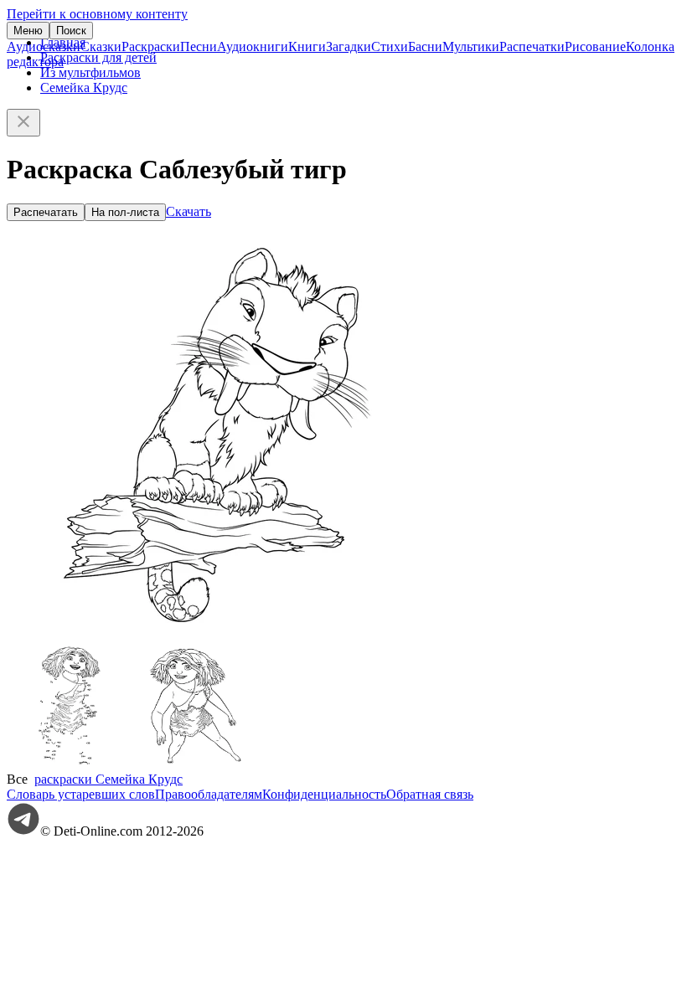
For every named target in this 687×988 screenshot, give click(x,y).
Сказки (100, 46)
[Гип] (195, 764)
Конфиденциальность (324, 794)
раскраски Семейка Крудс (108, 779)
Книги (307, 46)
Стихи (389, 46)
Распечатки (532, 46)
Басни (425, 46)
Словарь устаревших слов (81, 794)
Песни (198, 46)
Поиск (71, 30)
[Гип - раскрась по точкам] (69, 764)
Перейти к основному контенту (97, 14)
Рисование (595, 46)
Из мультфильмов (90, 72)
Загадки (348, 46)
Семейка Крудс (83, 87)
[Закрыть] (23, 122)
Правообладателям (208, 794)
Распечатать (45, 212)
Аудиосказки (43, 46)
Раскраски (150, 46)
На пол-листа (125, 212)
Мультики (470, 46)
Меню (28, 30)
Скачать (188, 211)
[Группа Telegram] (23, 831)
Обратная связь (429, 794)
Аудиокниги (252, 46)
